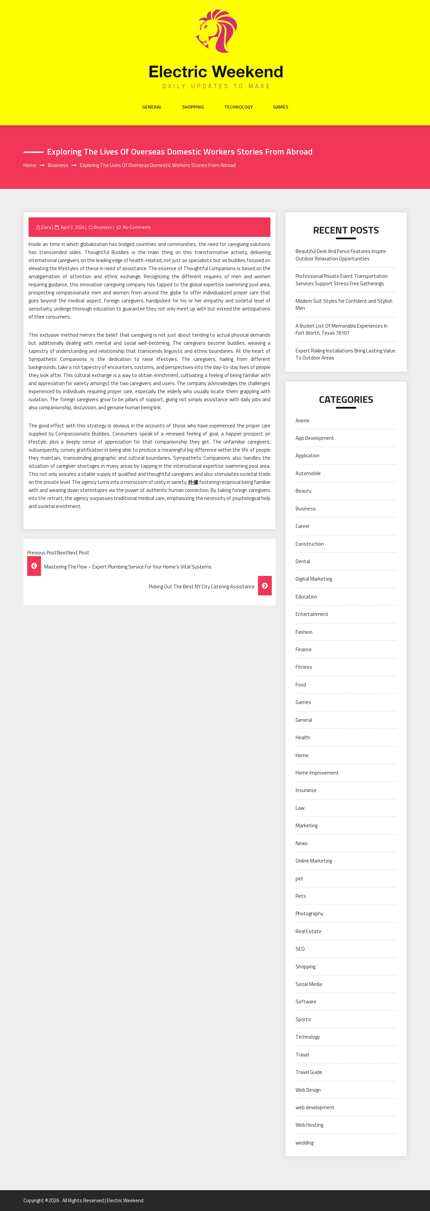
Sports (303, 1019)
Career (303, 526)
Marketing (306, 825)
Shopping (193, 106)
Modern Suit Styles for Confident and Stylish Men (344, 304)
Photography (309, 913)
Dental (303, 561)
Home (302, 755)
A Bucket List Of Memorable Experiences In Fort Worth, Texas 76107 (342, 329)
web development (315, 1107)
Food (301, 684)
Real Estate (308, 931)
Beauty (303, 491)
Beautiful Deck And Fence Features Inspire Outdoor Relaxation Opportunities (341, 254)
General (152, 106)
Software (306, 1001)
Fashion (304, 632)
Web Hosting (309, 1125)
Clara (46, 227)
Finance (304, 649)
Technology (238, 106)
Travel (302, 1054)
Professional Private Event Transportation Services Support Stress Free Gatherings (342, 279)
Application (307, 455)
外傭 (193, 482)
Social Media (309, 984)
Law (300, 808)
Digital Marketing (314, 579)
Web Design (308, 1090)
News (302, 843)
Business (103, 227)
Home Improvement (317, 773)
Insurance (306, 790)
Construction (310, 544)
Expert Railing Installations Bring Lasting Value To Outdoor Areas (345, 354)
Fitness (304, 667)
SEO (300, 949)
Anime (302, 420)
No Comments (137, 227)
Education (306, 596)
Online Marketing (314, 861)
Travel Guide (309, 1072)
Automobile (308, 473)
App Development (315, 438)
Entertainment (312, 614)
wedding (304, 1142)
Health (303, 737)
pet (299, 878)
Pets (301, 896)
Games (280, 106)
